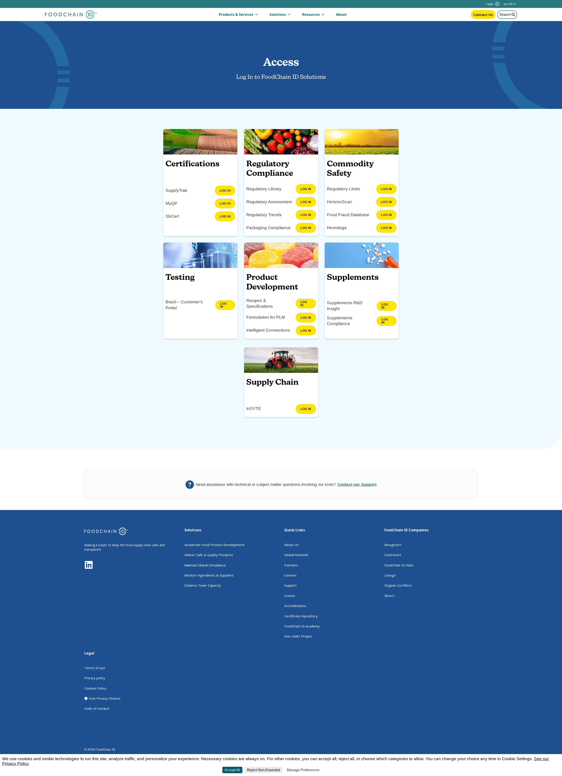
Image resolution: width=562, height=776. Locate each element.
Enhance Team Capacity (202, 585)
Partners (291, 565)
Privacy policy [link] (331, 770)
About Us (291, 544)
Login (490, 4)
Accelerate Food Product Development (214, 544)
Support (290, 585)
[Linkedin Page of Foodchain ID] (88, 568)
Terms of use (94, 668)
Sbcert (389, 595)
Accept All (232, 770)
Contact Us (483, 14)
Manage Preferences (303, 770)
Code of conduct (96, 708)
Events (289, 595)
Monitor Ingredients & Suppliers (209, 575)
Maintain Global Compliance (205, 565)
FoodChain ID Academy (302, 626)
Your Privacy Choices (104, 698)
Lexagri (390, 575)
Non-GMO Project (298, 636)
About (341, 14)
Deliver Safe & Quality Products (208, 555)
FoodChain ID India (398, 565)
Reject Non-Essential (263, 770)
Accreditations (295, 606)
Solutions (277, 14)
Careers (290, 575)
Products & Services (236, 14)
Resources (311, 14)
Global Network (296, 555)
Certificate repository (300, 616)
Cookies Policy (95, 688)
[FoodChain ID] (71, 18)
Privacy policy (94, 678)
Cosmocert (392, 555)
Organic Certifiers (398, 585)
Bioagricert (393, 544)
